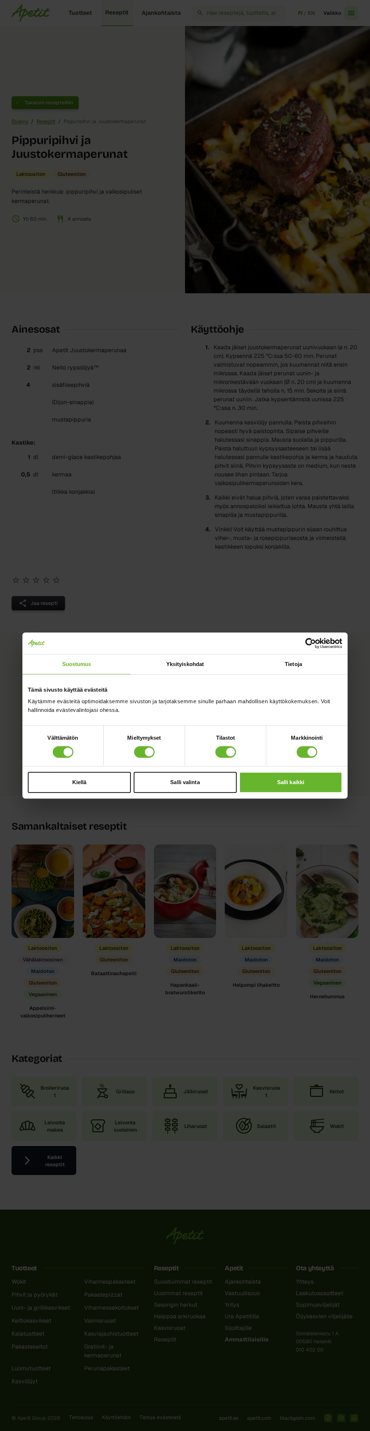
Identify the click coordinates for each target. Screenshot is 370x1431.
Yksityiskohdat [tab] (185, 664)
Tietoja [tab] (293, 664)
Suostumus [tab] (76, 664)
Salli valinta (184, 782)
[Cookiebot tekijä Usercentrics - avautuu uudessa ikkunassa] (310, 643)
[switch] (144, 752)
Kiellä (79, 782)
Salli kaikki (290, 782)
